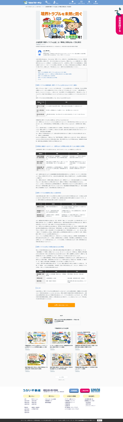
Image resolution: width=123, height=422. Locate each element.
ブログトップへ (61, 379)
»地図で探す (26, 402)
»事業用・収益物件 (35, 407)
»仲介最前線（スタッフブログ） (72, 407)
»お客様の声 (67, 405)
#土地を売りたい (58, 46)
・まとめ (39, 79)
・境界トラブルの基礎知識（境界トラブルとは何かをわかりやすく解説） (52, 72)
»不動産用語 (67, 404)
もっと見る (61, 377)
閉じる (99, 420)
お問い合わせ (81, 3)
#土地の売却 (68, 46)
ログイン (89, 3)
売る (57, 3)
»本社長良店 (88, 402)
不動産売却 (38, 44)
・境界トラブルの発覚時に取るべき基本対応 (46, 75)
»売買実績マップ (48, 400)
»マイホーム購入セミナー (70, 399)
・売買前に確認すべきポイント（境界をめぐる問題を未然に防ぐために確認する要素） (54, 74)
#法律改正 (38, 46)
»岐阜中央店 (88, 404)
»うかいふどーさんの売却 (50, 399)
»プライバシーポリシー (90, 405)
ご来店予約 (84, 391)
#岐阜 (47, 46)
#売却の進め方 (43, 46)
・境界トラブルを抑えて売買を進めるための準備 (47, 77)
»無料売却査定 (48, 402)
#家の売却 (64, 46)
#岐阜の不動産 (75, 46)
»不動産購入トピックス (70, 400)
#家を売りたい (52, 46)
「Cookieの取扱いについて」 (83, 420)
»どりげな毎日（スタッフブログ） (72, 409)
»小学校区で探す (35, 409)
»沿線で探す (26, 404)
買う (49, 3)
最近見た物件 (72, 3)
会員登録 (95, 3)
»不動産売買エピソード (70, 402)
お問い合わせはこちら (61, 305)
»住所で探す (26, 400)
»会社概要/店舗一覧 (89, 399)
